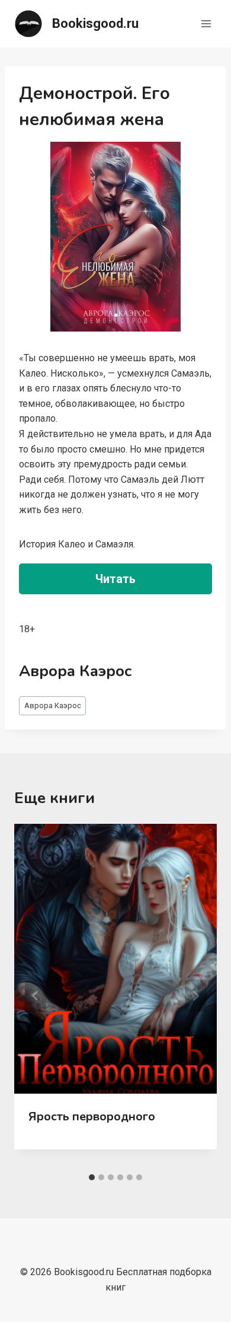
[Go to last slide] (35, 996)
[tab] (92, 1177)
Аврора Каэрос (52, 705)
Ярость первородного (91, 1116)
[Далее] (195, 996)
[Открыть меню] (206, 23)
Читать (115, 579)
